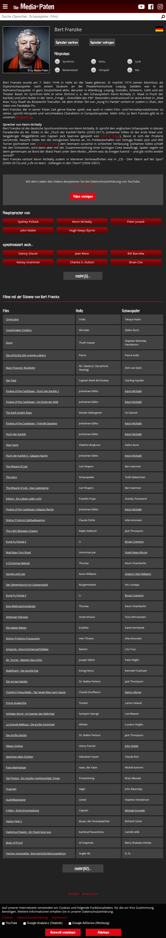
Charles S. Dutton (82, 262)
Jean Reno (82, 253)
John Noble (28, 230)
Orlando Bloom (47, 144)
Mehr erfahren (83, 185)
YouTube (11, 923)
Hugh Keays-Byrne (82, 230)
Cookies (7, 917)
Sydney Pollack (28, 222)
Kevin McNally (82, 222)
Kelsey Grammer (28, 262)
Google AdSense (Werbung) (90, 923)
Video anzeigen (83, 196)
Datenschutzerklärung (32, 917)
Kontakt (73, 894)
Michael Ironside (135, 810)
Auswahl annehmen (62, 932)
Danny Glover (28, 253)
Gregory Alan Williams (138, 574)
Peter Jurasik (136, 222)
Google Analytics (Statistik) (45, 923)
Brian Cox (136, 262)
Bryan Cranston (134, 541)
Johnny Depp (110, 136)
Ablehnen (103, 932)
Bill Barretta (136, 253)
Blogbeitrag (24, 117)
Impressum (90, 894)
